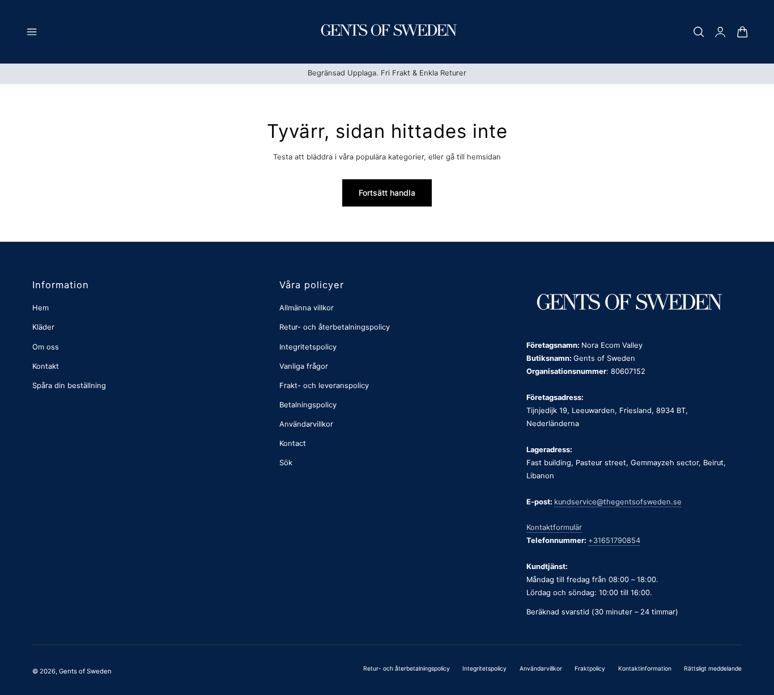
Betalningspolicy (308, 405)
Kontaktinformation (644, 668)
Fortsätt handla (387, 192)
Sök (285, 462)
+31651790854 (614, 540)
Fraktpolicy (590, 668)
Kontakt (45, 366)
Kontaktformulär (554, 527)
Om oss (45, 347)
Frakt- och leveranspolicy (324, 385)
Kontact (292, 443)
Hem (40, 308)
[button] (31, 31)
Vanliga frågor (303, 366)
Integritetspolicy (308, 347)
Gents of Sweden (85, 671)
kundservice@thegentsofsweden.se (618, 502)
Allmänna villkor (306, 308)
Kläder (43, 327)
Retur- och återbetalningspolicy (334, 327)
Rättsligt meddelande (713, 668)
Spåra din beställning (69, 385)
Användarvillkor (306, 424)
